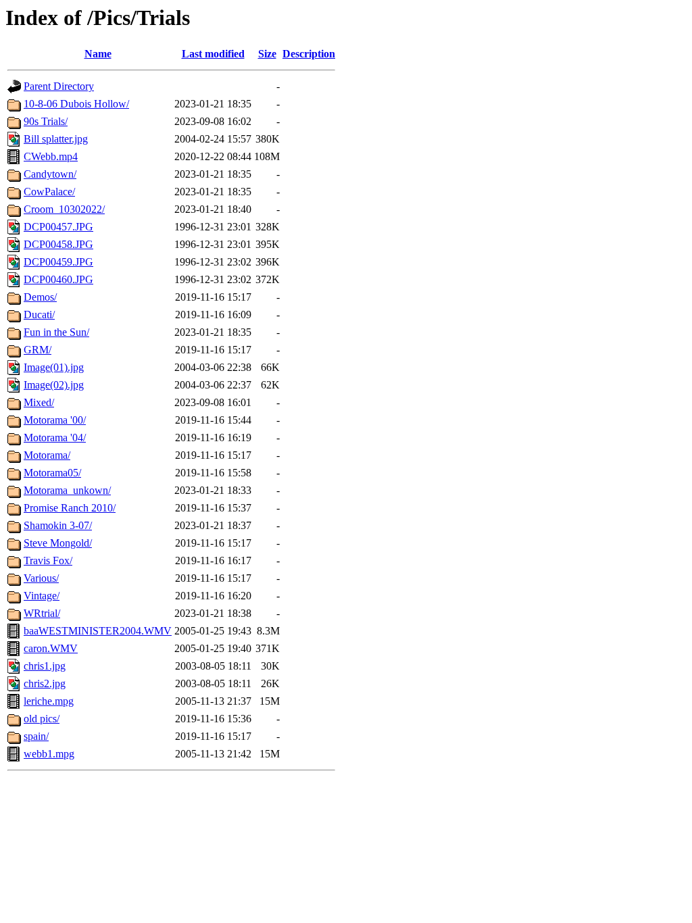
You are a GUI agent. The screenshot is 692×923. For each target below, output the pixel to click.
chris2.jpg (45, 683)
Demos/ (40, 297)
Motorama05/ (52, 472)
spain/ (36, 736)
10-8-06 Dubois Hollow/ (76, 103)
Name (98, 53)
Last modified (213, 53)
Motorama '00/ (55, 420)
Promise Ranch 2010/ (70, 508)
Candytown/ (50, 174)
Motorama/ (47, 455)
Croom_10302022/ (64, 209)
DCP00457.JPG (58, 226)
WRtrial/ (42, 613)
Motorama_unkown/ (67, 490)
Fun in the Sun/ (56, 332)
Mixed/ (39, 402)
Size (267, 53)
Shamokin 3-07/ (58, 525)
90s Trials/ (46, 121)
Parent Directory (59, 86)
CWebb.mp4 (51, 156)
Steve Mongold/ (58, 543)
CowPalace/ (49, 191)
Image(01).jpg (54, 367)
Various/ (41, 578)
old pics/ (41, 718)
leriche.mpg (49, 701)
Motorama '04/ (55, 437)
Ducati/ (39, 314)
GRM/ (37, 349)
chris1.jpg (45, 666)
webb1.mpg (49, 753)
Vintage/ (41, 595)
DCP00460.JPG (58, 279)
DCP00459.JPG (58, 262)
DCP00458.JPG (58, 244)
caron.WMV (51, 648)
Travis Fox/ (48, 560)
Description (308, 53)
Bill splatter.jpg (56, 139)
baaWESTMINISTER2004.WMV (98, 631)
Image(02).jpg (54, 385)
